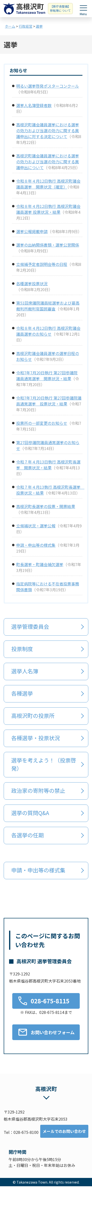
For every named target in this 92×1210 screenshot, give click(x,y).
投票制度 (22, 648)
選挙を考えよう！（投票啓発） (43, 764)
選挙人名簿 (24, 671)
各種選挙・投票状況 (35, 738)
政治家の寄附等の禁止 (38, 790)
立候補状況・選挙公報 (35, 526)
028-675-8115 (50, 1000)
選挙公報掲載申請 (32, 231)
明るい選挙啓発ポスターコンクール (47, 86)
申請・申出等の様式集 (35, 545)
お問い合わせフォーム (53, 1032)
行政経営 (25, 26)
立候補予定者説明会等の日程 (41, 264)
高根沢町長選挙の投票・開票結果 (45, 506)
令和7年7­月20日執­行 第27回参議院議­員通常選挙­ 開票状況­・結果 (47, 375)
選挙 (39, 26)
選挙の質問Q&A (30, 813)
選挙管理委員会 (30, 626)
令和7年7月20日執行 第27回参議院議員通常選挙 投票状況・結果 (48, 401)
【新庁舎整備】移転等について (60, 8)
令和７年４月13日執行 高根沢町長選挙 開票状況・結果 (48, 465)
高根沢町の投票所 (32, 715)
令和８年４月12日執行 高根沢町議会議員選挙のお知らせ (48, 331)
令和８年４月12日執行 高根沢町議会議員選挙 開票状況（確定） (48, 184)
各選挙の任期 (28, 835)
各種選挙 (22, 693)
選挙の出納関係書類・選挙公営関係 (47, 245)
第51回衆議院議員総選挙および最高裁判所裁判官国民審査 (47, 306)
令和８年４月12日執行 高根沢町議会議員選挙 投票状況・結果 (48, 209)
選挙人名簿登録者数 (34, 105)
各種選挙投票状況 (32, 283)
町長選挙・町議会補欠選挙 (39, 564)
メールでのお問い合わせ (64, 1131)
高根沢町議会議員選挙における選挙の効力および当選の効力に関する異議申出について (47, 161)
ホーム (10, 26)
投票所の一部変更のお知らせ (41, 423)
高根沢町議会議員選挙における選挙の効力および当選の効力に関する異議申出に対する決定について (47, 130)
